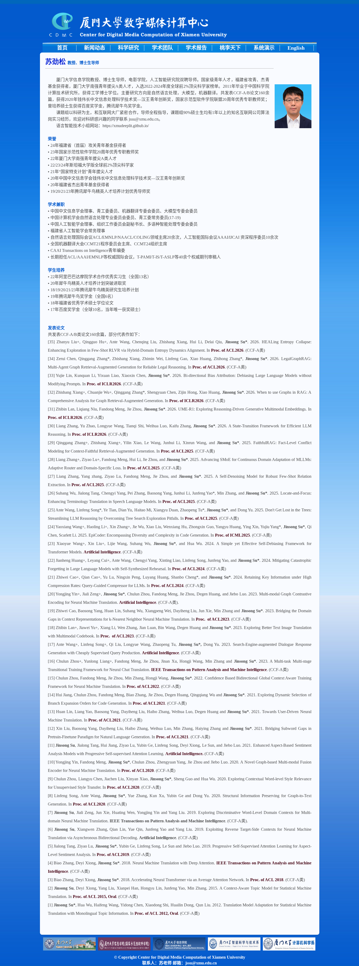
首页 (62, 48)
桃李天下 (230, 48)
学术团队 (162, 48)
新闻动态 (94, 48)
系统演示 (264, 48)
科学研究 (128, 48)
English (296, 48)
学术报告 (196, 48)
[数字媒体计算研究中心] (180, 42)
